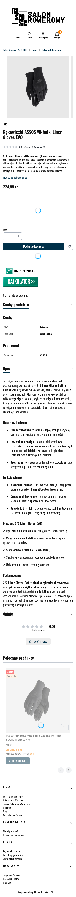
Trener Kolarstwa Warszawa (16, 804)
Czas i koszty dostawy (13, 835)
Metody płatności (11, 831)
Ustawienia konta (11, 879)
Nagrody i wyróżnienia (13, 815)
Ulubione (7, 882)
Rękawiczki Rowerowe (51, 50)
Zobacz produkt (18, 760)
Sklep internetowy (34, 892)
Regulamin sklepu (11, 851)
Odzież (35, 50)
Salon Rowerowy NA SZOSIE (15, 50)
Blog (5, 811)
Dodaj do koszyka (33, 246)
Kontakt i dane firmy (12, 796)
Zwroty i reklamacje (12, 859)
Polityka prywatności (13, 855)
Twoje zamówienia (11, 875)
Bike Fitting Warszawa (13, 800)
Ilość (5, 230)
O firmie (7, 807)
